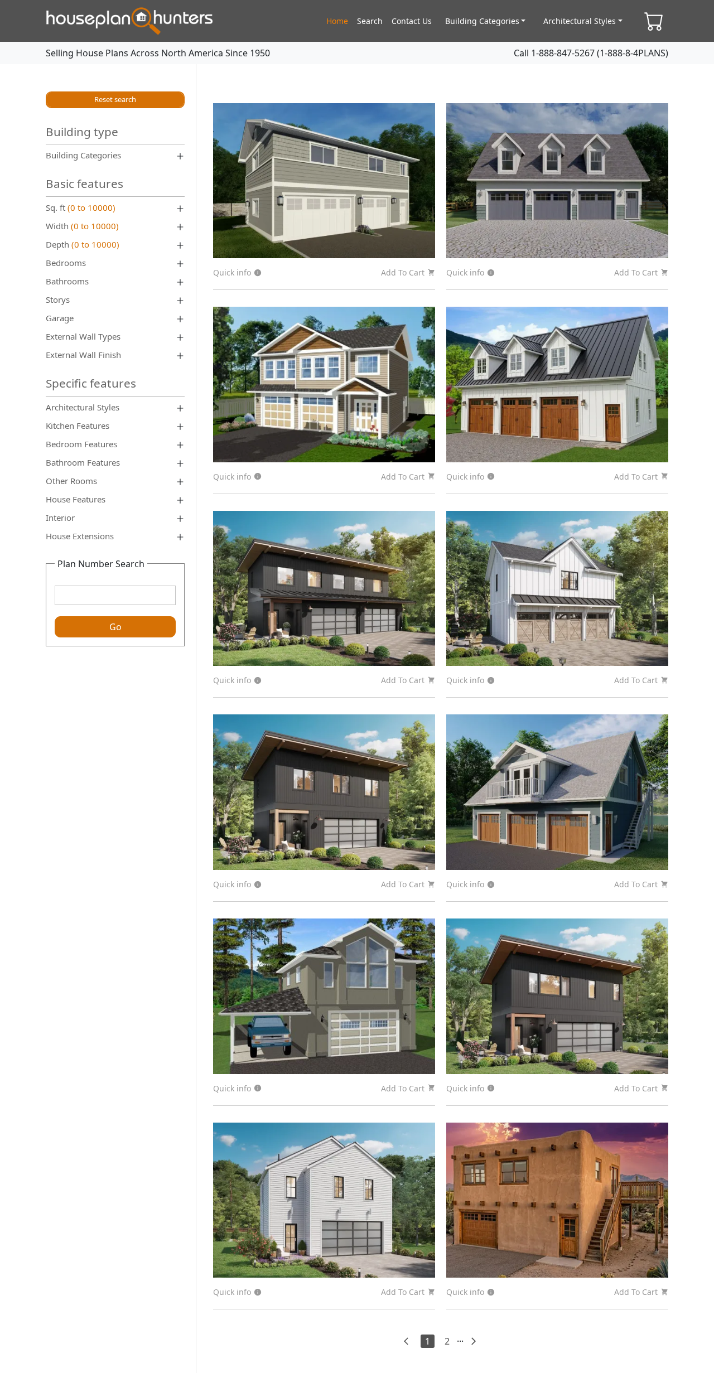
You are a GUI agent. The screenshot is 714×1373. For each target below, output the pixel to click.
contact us (412, 21)
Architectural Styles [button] (579, 21)
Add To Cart (402, 272)
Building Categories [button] (482, 21)
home (337, 21)
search (370, 21)
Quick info (232, 272)
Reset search (115, 99)
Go (115, 627)
